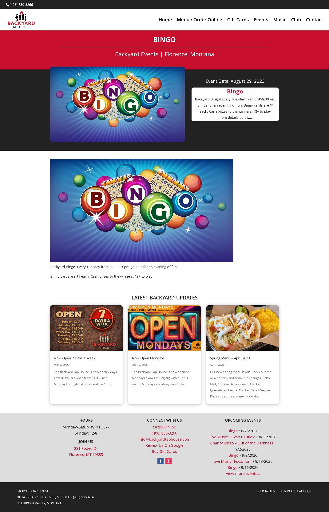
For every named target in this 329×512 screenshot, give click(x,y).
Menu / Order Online (199, 20)
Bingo (233, 430)
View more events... (243, 473)
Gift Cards (238, 20)
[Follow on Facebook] (160, 461)
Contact (314, 20)
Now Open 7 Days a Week (74, 358)
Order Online (164, 427)
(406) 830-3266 (164, 433)
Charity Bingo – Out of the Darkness (241, 443)
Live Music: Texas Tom (232, 461)
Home (165, 20)
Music (279, 20)
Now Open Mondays (148, 358)
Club (296, 20)
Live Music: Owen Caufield (232, 437)
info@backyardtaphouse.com (164, 439)
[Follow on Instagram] (168, 461)
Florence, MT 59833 (86, 454)
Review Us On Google (164, 445)
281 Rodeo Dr (86, 448)
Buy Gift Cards (164, 451)
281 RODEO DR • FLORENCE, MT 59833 (43, 497)
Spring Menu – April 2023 (230, 358)
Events (261, 20)
